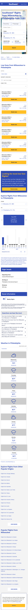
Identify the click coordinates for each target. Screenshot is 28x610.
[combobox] (14, 204)
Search (14, 47)
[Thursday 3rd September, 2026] (21, 244)
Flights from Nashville (6, 486)
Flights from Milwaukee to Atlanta (8, 566)
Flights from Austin (5, 506)
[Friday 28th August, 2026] (8, 240)
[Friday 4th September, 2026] (24, 244)
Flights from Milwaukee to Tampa (8, 546)
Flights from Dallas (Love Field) (8, 489)
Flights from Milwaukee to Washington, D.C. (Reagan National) (13, 570)
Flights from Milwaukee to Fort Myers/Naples (11, 550)
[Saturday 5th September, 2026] (26, 241)
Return (17, 41)
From (4, 31)
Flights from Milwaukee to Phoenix (8, 543)
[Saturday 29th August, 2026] (10, 244)
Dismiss (14, 605)
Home (2, 57)
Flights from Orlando (5, 476)
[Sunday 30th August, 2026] (12, 244)
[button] (2, 4)
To (4, 36)
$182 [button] (22, 18)
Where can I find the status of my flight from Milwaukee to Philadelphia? (12, 331)
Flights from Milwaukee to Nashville (9, 556)
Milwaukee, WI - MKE (8, 33)
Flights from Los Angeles (6, 509)
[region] (14, 601)
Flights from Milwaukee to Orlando (8, 537)
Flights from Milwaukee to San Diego (9, 580)
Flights (7, 57)
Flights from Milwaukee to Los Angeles (9, 584)
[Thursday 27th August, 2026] (5, 244)
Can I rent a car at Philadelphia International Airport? (12, 324)
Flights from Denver (5, 480)
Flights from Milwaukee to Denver (8, 553)
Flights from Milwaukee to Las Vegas (9, 540)
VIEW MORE (14, 524)
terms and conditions (17, 264)
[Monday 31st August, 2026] (14, 244)
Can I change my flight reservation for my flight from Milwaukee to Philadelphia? (13, 328)
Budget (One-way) (6, 77)
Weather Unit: (23, 346)
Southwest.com (14, 263)
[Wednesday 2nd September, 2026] (19, 241)
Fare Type (3, 83)
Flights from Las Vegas (6, 515)
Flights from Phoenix (5, 502)
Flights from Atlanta (5, 483)
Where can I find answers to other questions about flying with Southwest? (12, 335)
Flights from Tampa (5, 493)
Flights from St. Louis (5, 496)
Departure (6, 41)
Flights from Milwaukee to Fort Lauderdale (10, 559)
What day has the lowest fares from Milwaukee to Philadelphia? (13, 320)
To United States (16, 57)
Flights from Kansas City (6, 519)
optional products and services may (12, 260)
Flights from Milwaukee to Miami (8, 574)
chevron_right (26, 220)
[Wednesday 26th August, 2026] (3, 241)
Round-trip (6, 23)
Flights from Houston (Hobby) (7, 499)
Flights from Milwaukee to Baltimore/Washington (12, 577)
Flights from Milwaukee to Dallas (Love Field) (11, 563)
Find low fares (14, 189)
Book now (14, 99)
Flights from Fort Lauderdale (7, 512)
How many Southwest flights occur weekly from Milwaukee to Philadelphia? (12, 317)
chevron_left (2, 220)
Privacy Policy (18, 601)
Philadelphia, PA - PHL (9, 38)
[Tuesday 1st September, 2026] (17, 244)
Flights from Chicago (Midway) (8, 473)
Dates (2, 70)
